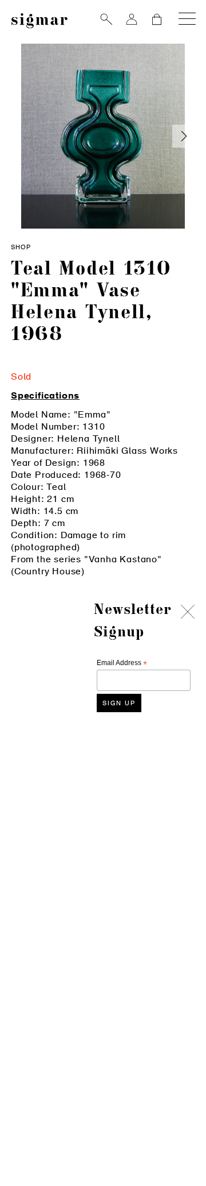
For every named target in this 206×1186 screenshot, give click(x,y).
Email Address (122, 663)
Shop (21, 248)
